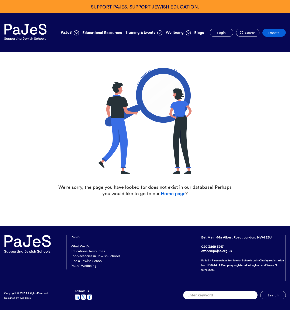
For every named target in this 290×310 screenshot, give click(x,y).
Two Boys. (25, 297)
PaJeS (75, 237)
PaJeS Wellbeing (83, 266)
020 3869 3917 (212, 246)
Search (250, 33)
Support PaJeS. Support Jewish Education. (145, 6)
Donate (274, 33)
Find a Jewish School (87, 261)
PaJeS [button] (66, 32)
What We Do (80, 246)
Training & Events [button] (140, 32)
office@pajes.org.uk (216, 251)
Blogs (199, 32)
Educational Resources (102, 32)
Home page (173, 193)
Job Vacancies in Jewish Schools (95, 256)
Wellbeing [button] (175, 32)
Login (221, 33)
